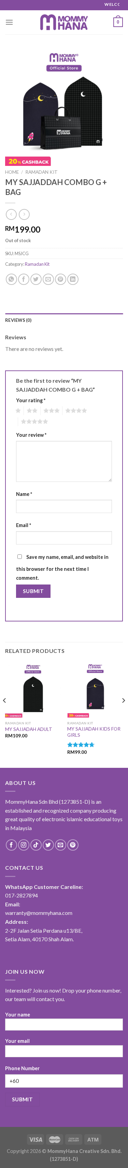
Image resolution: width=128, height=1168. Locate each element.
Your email (17, 1041)
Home (12, 172)
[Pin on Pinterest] (60, 279)
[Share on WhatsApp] (11, 279)
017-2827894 (21, 895)
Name (24, 494)
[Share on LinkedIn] (73, 279)
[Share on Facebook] (23, 279)
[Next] (123, 714)
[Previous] (4, 714)
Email (23, 525)
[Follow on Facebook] (11, 845)
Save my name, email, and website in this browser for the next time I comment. (62, 567)
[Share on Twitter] (36, 279)
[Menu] (9, 22)
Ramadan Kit (41, 172)
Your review (31, 435)
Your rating (30, 400)
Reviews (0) (18, 320)
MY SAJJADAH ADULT (28, 729)
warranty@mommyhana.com (38, 912)
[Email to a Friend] (48, 279)
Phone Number (22, 1068)
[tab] (64, 320)
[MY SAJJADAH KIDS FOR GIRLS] (95, 690)
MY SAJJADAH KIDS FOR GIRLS (93, 732)
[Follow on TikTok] (36, 845)
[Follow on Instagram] (23, 845)
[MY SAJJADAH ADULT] (33, 690)
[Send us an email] (60, 845)
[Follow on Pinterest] (73, 845)
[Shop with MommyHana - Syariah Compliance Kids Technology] (64, 22)
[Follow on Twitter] (48, 845)
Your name (17, 1015)
